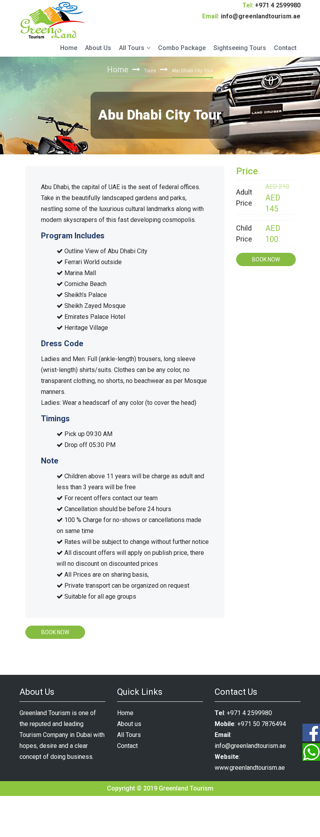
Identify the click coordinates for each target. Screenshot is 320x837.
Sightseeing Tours (239, 48)
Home (68, 48)
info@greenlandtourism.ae (260, 16)
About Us (98, 48)
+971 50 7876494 (261, 724)
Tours (150, 70)
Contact (285, 48)
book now (55, 632)
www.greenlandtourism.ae (250, 767)
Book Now (266, 259)
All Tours (131, 48)
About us (129, 724)
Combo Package (182, 48)
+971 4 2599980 (277, 5)
